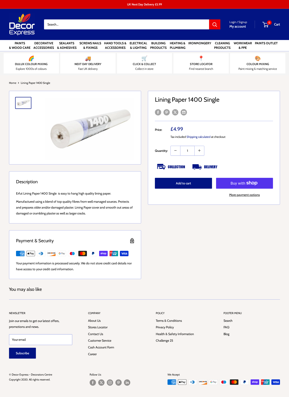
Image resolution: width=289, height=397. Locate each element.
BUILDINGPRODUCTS (158, 45)
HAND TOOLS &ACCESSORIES (115, 45)
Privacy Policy (165, 327)
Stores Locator (97, 327)
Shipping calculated (198, 136)
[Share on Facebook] (158, 112)
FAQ (226, 327)
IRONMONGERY (199, 43)
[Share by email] (184, 112)
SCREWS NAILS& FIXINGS (90, 45)
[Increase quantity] (199, 150)
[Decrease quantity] (175, 150)
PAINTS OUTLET (266, 43)
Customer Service (99, 340)
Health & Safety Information (175, 334)
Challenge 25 (164, 340)
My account (237, 26)
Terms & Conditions (169, 321)
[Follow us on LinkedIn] (127, 382)
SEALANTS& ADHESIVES (67, 45)
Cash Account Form (101, 347)
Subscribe (22, 353)
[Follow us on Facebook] (93, 382)
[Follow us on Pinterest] (118, 382)
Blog (226, 334)
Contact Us (95, 334)
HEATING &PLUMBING (177, 45)
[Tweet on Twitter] (175, 112)
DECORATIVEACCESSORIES (43, 45)
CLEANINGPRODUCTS (222, 45)
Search (228, 321)
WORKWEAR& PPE (243, 45)
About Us (94, 321)
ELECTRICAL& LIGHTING (138, 45)
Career (92, 354)
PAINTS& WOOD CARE (19, 45)
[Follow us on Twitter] (101, 382)
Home (12, 83)
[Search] (214, 24)
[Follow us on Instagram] (110, 382)
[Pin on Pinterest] (166, 112)
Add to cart (183, 183)
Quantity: (161, 150)
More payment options (244, 195)
